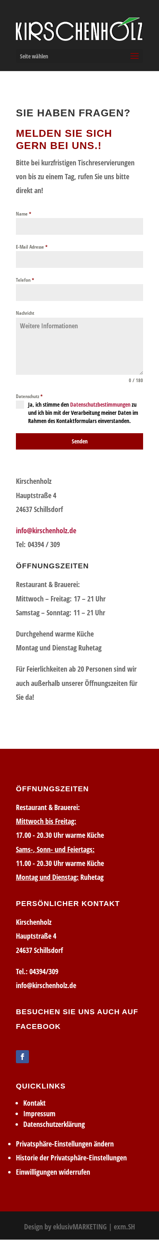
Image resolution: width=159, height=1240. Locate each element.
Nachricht (25, 312)
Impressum (39, 1113)
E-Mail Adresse (32, 246)
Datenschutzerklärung (54, 1124)
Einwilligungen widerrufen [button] (53, 1172)
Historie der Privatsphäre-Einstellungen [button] (71, 1157)
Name (23, 213)
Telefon (25, 279)
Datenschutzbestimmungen (100, 404)
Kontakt (34, 1103)
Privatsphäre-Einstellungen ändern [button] (65, 1144)
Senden (80, 441)
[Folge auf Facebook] (22, 1056)
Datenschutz (29, 396)
